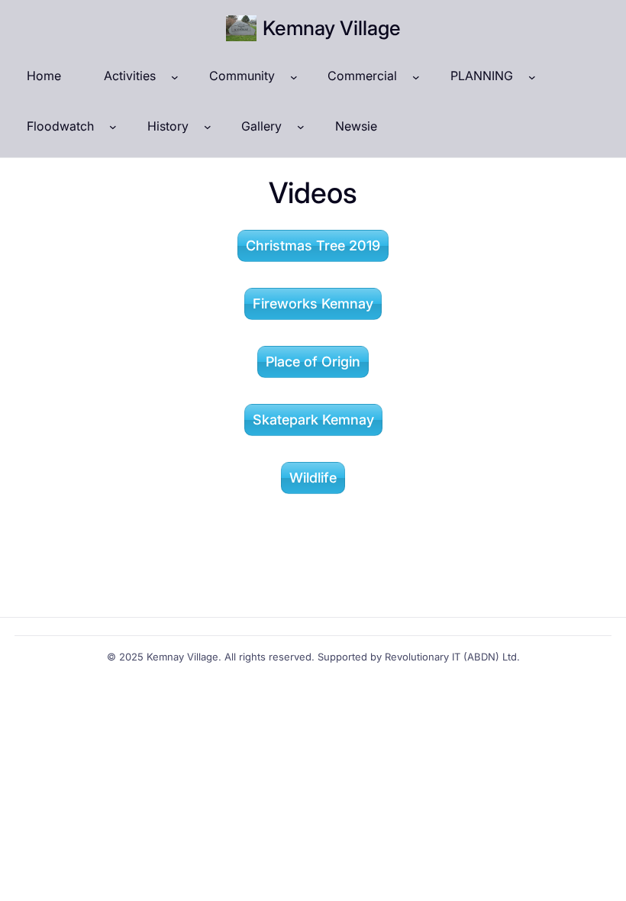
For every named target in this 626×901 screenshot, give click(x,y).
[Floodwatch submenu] (113, 127)
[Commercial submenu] (416, 76)
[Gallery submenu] (301, 127)
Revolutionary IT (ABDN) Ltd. (452, 657)
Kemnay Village (332, 28)
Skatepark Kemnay (313, 420)
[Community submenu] (294, 76)
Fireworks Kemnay (313, 303)
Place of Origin (313, 362)
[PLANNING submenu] (532, 76)
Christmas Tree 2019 (313, 245)
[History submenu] (207, 127)
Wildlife (313, 478)
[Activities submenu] (175, 76)
